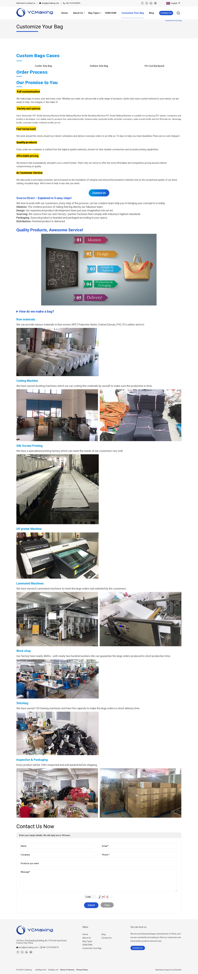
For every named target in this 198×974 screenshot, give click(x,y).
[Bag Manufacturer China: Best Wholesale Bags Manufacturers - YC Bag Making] (34, 13)
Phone (105, 850)
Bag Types (87, 941)
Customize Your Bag (91, 948)
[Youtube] (155, 3)
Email (104, 842)
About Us (86, 938)
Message (26, 870)
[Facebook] (142, 3)
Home (85, 934)
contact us (25, 3)
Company (25, 850)
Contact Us (166, 13)
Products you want (30, 859)
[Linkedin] (151, 3)
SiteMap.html (40, 970)
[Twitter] (146, 3)
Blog (104, 934)
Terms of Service (67, 970)
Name (23, 842)
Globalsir (178, 970)
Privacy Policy (82, 970)
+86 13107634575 (73, 3)
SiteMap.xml (53, 970)
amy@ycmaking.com (50, 3)
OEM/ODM (87, 945)
